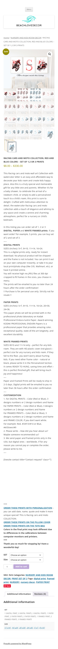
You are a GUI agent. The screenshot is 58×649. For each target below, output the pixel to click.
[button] (49, 54)
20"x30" (22, 627)
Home (6, 37)
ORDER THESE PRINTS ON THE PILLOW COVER (27, 522)
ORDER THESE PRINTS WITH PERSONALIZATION (28, 507)
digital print (40, 578)
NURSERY (14, 582)
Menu (29, 9)
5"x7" (36, 627)
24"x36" (30, 627)
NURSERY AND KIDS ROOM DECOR (26, 37)
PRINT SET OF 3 (19, 578)
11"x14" (7, 627)
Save (8, 586)
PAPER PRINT (43, 582)
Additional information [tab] (19, 593)
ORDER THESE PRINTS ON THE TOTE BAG (24, 525)
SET (5, 554)
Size (6, 559)
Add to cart (21, 566)
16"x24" (15, 627)
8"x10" (42, 627)
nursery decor (28, 582)
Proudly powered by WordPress (17, 643)
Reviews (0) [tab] (40, 593)
